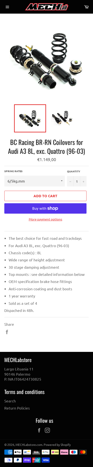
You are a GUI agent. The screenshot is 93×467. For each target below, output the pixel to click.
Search (10, 401)
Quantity (73, 171)
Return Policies (17, 408)
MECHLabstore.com (29, 444)
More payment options (45, 219)
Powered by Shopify (57, 444)
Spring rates (13, 171)
